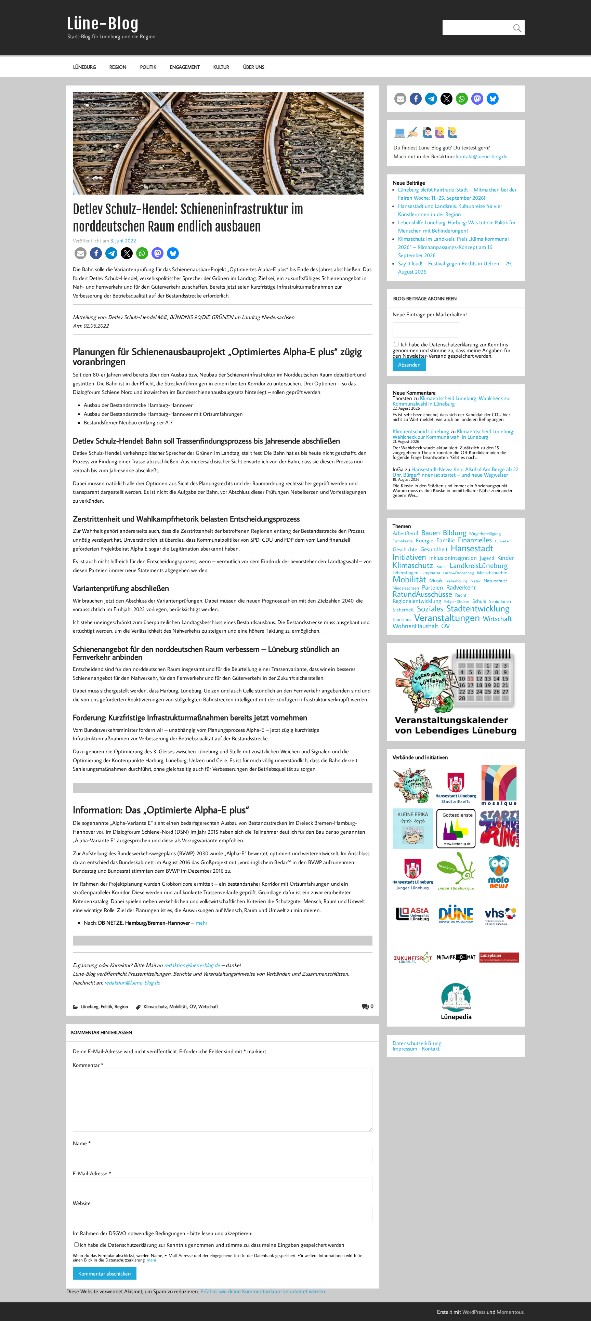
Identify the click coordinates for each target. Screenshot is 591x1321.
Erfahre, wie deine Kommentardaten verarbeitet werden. (263, 1291)
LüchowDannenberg (458, 572)
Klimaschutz (155, 1006)
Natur (476, 581)
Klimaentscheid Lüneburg (421, 431)
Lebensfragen (405, 572)
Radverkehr (461, 587)
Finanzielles (475, 540)
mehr (201, 922)
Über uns (253, 67)
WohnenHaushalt (415, 626)
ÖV (192, 1006)
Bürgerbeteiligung (485, 533)
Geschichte (405, 549)
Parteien (432, 587)
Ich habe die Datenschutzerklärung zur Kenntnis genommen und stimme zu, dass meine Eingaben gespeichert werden (212, 1244)
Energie (424, 540)
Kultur (221, 67)
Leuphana (430, 572)
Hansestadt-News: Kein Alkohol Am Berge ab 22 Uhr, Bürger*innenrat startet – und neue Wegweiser (455, 472)
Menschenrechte (492, 572)
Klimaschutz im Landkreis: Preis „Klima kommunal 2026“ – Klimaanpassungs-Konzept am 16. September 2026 (453, 247)
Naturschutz (495, 581)
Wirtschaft (208, 1006)
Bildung (454, 532)
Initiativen (409, 557)
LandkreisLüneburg (479, 565)
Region (117, 67)
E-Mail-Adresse (92, 1173)
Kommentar (88, 1065)
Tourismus (402, 619)
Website (82, 1203)
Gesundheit (434, 549)
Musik (436, 580)
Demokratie (403, 541)
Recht (461, 595)
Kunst (441, 566)
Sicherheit (403, 609)
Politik (148, 67)
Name (82, 1143)
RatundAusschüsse (422, 594)
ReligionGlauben (456, 602)
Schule (479, 601)
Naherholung (457, 581)
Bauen (430, 533)
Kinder (505, 558)
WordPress (473, 1311)
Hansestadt (472, 548)
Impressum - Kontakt (416, 1048)
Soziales (430, 608)
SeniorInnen (500, 601)
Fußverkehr (503, 541)
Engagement (185, 67)
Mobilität (178, 1006)
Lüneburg (84, 67)
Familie (445, 540)
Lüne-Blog (103, 23)
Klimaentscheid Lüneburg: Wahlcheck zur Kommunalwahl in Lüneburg (452, 401)
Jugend (487, 558)
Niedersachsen (406, 588)
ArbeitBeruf (405, 533)
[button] (81, 253)
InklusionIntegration (453, 558)
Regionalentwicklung (417, 601)
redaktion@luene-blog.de (192, 965)
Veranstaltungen (447, 617)
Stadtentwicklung (477, 608)
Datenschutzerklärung (417, 1043)
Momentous (510, 1311)
